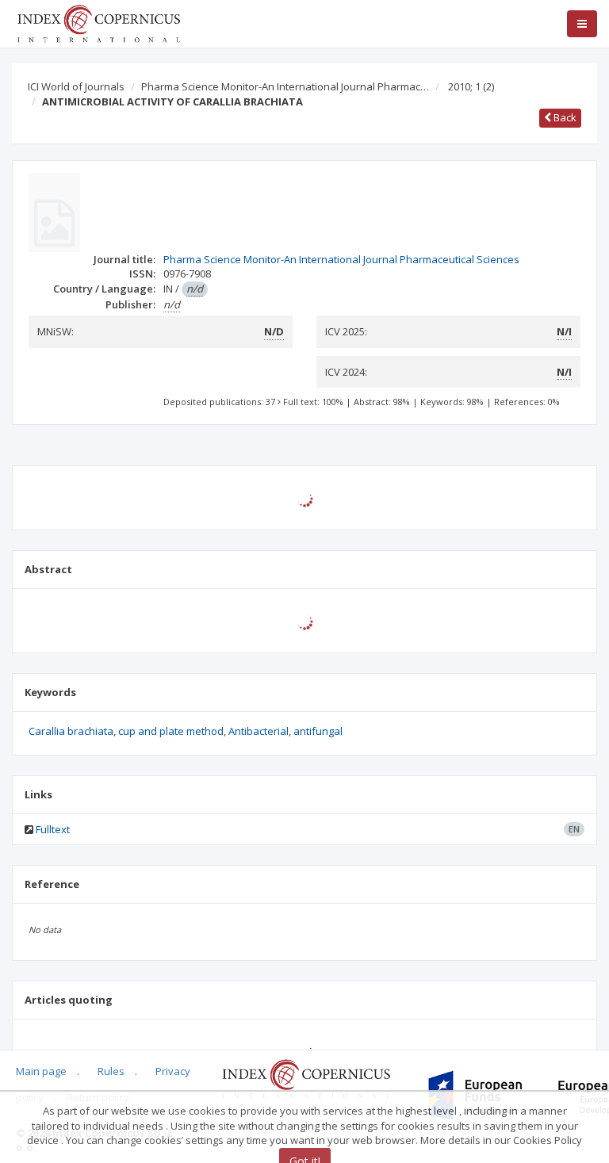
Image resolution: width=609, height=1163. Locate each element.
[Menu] (582, 23)
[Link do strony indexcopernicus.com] (305, 1078)
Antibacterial (258, 731)
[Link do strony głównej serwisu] (98, 22)
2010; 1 (471, 86)
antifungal (318, 731)
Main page (41, 1071)
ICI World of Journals (76, 86)
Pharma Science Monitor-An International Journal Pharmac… (285, 86)
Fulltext (53, 829)
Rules (111, 1071)
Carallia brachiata (71, 731)
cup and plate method (171, 731)
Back (563, 117)
